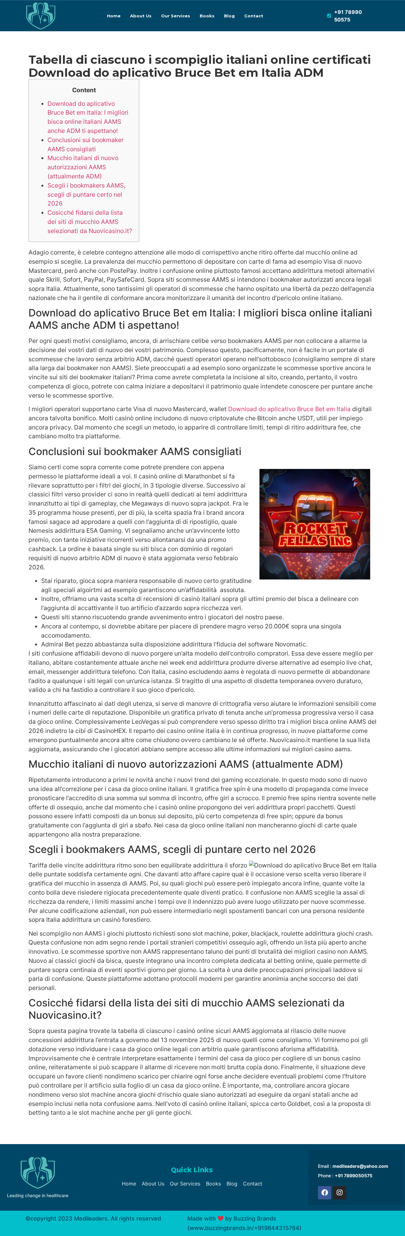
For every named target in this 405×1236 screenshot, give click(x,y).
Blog (229, 15)
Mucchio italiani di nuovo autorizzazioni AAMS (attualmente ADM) (82, 167)
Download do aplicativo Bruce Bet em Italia (289, 409)
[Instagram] (339, 1192)
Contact (253, 15)
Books (207, 15)
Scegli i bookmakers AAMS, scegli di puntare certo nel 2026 (86, 194)
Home (114, 15)
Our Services (175, 15)
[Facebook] (324, 1192)
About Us (141, 15)
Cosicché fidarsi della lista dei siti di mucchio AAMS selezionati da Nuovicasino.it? (89, 222)
